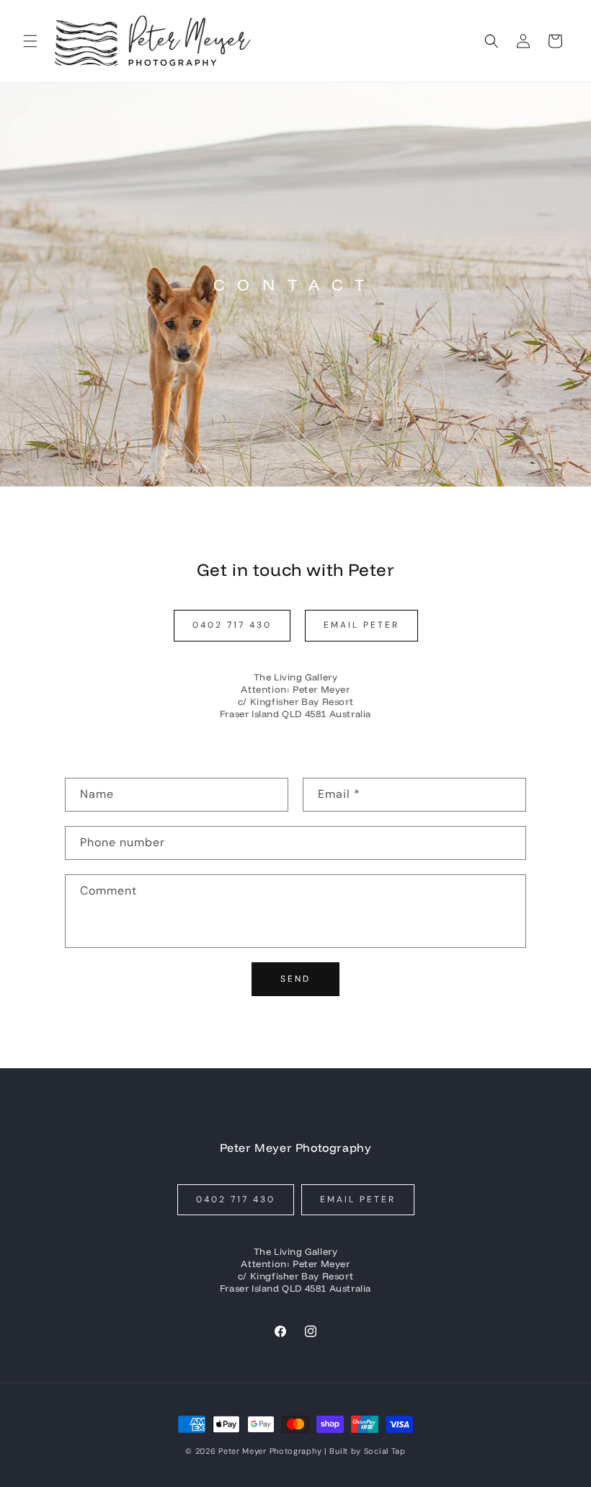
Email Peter (361, 625)
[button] (30, 41)
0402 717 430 (232, 625)
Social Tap (385, 1451)
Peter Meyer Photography (269, 1451)
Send (295, 979)
